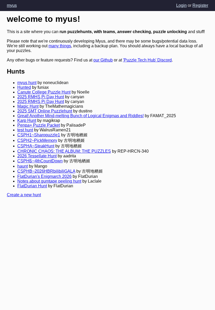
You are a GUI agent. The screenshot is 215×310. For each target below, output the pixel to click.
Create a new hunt (24, 195)
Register (200, 5)
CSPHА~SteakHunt (35, 146)
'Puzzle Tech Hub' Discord (147, 60)
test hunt (25, 130)
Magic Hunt (28, 106)
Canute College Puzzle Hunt (44, 92)
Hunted (24, 87)
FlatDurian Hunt (32, 186)
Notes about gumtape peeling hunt (49, 181)
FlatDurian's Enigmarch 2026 (44, 176)
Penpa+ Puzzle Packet (38, 125)
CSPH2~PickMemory (37, 140)
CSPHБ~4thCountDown (40, 161)
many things (60, 46)
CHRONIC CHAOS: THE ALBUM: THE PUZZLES (64, 151)
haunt (22, 166)
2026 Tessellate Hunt (37, 156)
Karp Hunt (26, 120)
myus (12, 5)
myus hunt (26, 82)
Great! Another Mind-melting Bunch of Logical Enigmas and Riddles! (80, 115)
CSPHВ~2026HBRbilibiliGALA (46, 171)
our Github (103, 60)
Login (181, 5)
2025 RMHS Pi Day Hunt (40, 97)
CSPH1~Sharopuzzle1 (38, 135)
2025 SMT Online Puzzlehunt (44, 111)
